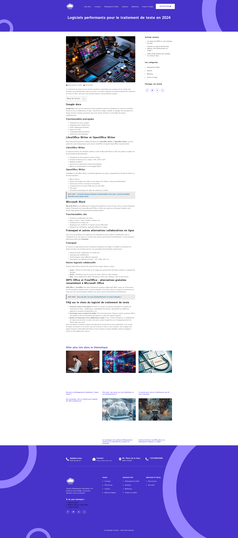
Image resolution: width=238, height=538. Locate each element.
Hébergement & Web (111, 7)
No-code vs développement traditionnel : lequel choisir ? (82, 393)
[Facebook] (68, 512)
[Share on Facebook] (147, 90)
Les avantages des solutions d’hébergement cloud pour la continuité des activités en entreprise (117, 442)
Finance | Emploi (147, 7)
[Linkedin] (79, 512)
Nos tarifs (87, 7)
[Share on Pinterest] (157, 90)
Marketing (135, 7)
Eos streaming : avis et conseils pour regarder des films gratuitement (82, 400)
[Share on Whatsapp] (162, 90)
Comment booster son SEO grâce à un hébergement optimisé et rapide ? (152, 441)
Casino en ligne (73, 503)
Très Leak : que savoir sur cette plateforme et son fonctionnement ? (118, 393)
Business (125, 7)
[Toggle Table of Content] (83, 98)
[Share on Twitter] (152, 90)
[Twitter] (73, 512)
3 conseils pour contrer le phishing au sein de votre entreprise (154, 393)
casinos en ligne (73, 507)
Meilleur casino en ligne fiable (78, 505)
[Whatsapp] (84, 512)
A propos (97, 7)
